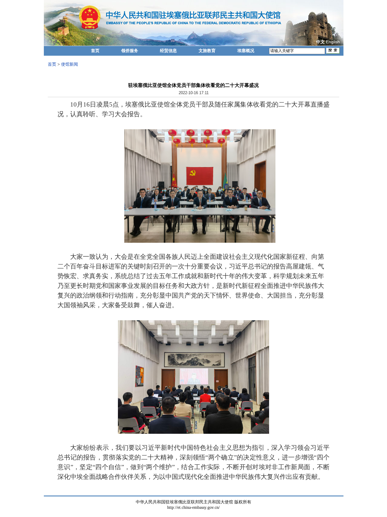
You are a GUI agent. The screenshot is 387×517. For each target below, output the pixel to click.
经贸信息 (168, 50)
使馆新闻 (69, 64)
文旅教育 (207, 50)
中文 (320, 42)
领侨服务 (129, 50)
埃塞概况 (245, 50)
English (333, 41)
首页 (95, 50)
